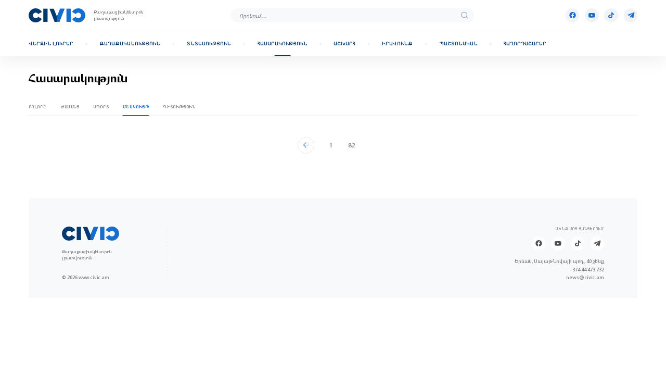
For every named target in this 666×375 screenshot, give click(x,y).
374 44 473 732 (588, 269)
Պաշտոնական (458, 44)
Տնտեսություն (209, 44)
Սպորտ (101, 106)
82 (351, 145)
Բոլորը (38, 106)
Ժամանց (70, 106)
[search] (464, 15)
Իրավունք (397, 44)
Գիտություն (179, 106)
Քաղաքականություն (129, 44)
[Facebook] (573, 15)
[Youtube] (592, 15)
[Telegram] (631, 15)
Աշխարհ (344, 44)
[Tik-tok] (611, 15)
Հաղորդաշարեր (525, 44)
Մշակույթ (136, 106)
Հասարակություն (283, 44)
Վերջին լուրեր (51, 44)
